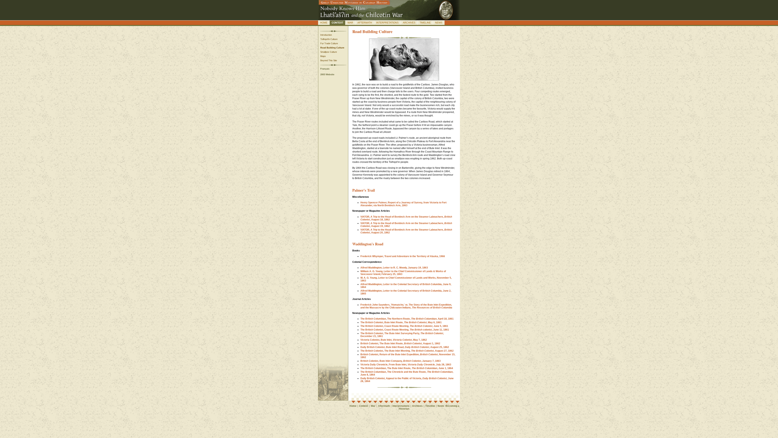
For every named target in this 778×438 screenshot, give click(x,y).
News (438, 22)
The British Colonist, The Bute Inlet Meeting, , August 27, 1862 (407, 350)
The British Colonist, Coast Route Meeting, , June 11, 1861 (404, 329)
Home (323, 22)
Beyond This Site (328, 60)
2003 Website (327, 74)
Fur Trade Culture (329, 43)
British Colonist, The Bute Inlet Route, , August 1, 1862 (400, 343)
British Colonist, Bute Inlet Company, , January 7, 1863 (400, 361)
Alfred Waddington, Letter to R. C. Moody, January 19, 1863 (394, 267)
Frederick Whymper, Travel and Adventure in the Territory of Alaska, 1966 (402, 256)
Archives (409, 22)
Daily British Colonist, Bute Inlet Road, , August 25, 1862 (404, 347)
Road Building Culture (332, 47)
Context (337, 22)
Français (324, 69)
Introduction (326, 35)
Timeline (425, 22)
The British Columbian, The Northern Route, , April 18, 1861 (407, 318)
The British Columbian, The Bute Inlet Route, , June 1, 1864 (406, 368)
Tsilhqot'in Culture (329, 39)
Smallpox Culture (328, 52)
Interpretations (387, 22)
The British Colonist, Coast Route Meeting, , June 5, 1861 (404, 326)
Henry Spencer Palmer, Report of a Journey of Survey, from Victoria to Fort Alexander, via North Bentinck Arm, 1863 (403, 204)
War (350, 22)
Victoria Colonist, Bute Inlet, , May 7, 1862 (393, 339)
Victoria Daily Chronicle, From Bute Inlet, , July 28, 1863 (405, 364)
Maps (323, 56)
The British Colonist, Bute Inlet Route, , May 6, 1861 (401, 322)
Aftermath (364, 22)
